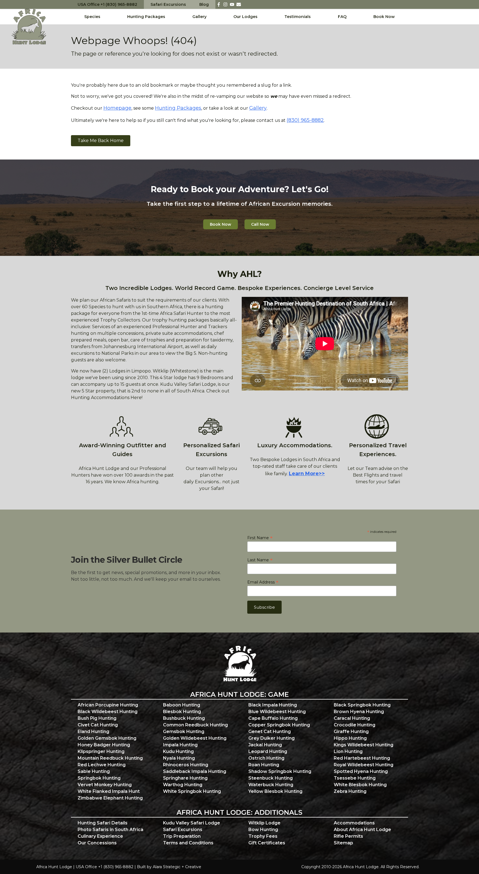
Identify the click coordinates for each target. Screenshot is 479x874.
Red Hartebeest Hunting (362, 758)
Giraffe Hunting (351, 731)
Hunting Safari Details (103, 823)
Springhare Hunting (185, 778)
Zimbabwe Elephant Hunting (110, 798)
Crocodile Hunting (354, 725)
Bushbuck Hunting (184, 718)
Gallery (199, 16)
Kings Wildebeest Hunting (363, 744)
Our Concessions (97, 842)
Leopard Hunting (267, 751)
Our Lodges (245, 16)
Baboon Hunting (181, 705)
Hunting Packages (146, 16)
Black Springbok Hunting (362, 705)
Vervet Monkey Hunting (105, 784)
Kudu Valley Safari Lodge (191, 823)
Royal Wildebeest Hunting (363, 764)
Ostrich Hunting (266, 758)
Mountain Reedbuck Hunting (110, 758)
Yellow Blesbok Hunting (275, 791)
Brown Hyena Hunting (359, 711)
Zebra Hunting (350, 791)
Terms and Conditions (188, 842)
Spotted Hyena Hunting (361, 771)
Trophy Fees (262, 836)
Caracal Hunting (352, 718)
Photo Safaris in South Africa (110, 829)
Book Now (384, 16)
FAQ (342, 16)
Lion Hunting (348, 751)
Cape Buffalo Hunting (273, 718)
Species (92, 16)
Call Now (260, 224)
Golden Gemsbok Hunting (107, 738)
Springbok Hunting (99, 778)
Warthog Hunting (182, 784)
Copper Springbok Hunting (279, 725)
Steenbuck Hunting (270, 778)
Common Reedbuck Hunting (195, 725)
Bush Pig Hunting (97, 718)
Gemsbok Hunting (183, 731)
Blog (204, 4)
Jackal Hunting (265, 744)
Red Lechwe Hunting (102, 764)
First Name (259, 538)
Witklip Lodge (264, 823)
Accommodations (354, 823)
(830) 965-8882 (305, 120)
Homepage (117, 108)
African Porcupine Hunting (108, 705)
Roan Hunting (263, 764)
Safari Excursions (168, 4)
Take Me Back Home (101, 140)
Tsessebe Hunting (355, 778)
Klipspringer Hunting (101, 751)
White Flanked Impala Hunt (109, 791)
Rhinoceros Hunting (185, 764)
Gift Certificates (266, 842)
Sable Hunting (94, 771)
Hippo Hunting (350, 738)
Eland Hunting (93, 731)
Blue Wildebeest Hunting (277, 711)
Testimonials (297, 16)
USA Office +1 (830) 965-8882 (107, 4)
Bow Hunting (263, 829)
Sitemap (343, 842)
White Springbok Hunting (192, 791)
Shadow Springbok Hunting (279, 771)
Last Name (259, 560)
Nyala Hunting (179, 758)
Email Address (262, 582)
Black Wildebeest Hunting (107, 711)
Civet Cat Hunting (98, 725)
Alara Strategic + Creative (177, 866)
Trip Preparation (182, 836)
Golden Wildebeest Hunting (194, 738)
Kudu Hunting (178, 751)
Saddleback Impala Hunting (194, 771)
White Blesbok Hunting (360, 784)
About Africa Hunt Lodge (362, 829)
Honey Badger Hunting (104, 744)
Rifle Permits (348, 836)
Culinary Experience (100, 836)
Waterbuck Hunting (270, 784)
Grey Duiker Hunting (271, 738)
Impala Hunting (180, 744)
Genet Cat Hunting (269, 731)
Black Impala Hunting (272, 705)
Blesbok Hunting (182, 711)
